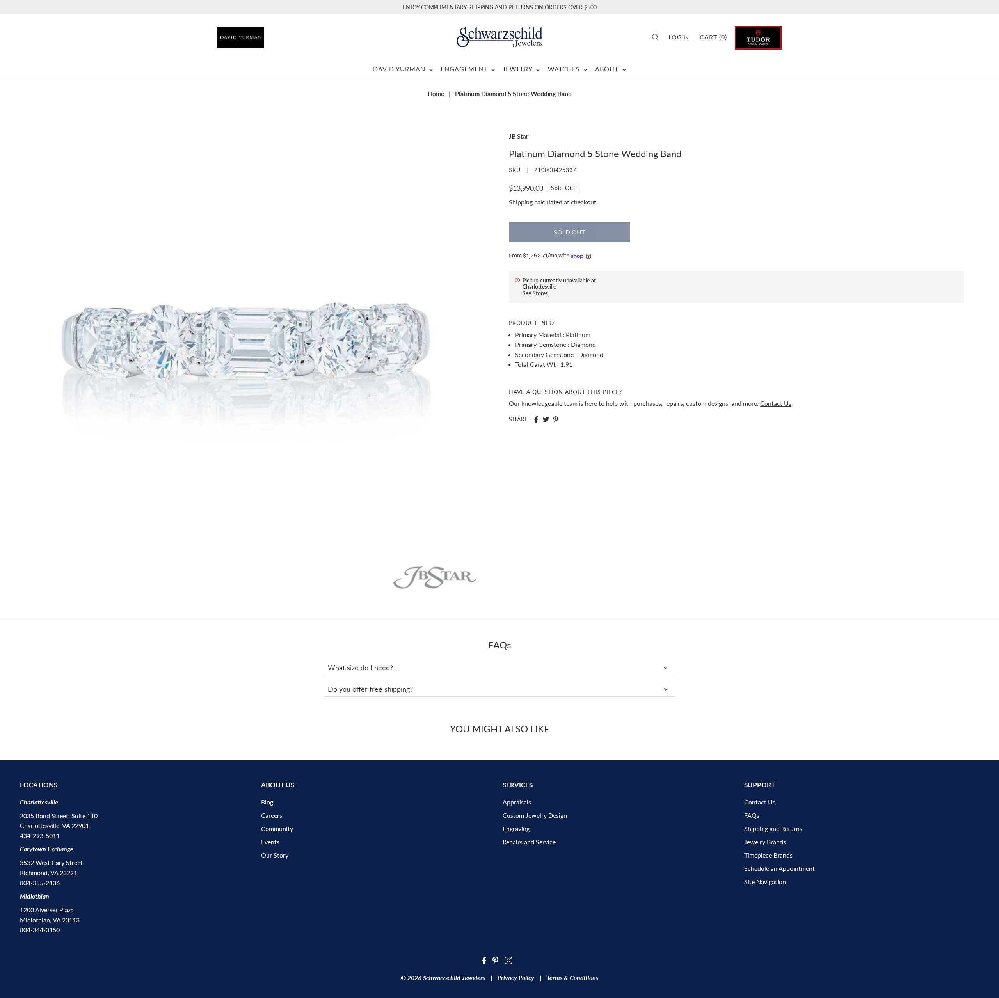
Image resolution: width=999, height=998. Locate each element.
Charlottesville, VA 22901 (54, 825)
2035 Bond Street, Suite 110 (59, 815)
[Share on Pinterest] (556, 419)
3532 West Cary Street (51, 862)
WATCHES (565, 69)
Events (270, 841)
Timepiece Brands (768, 855)
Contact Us (775, 403)
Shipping (521, 202)
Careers (271, 815)
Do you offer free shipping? (370, 689)
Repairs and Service (529, 841)
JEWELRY (518, 69)
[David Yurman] (261, 34)
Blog (267, 802)
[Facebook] (484, 959)
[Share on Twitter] (546, 419)
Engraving (516, 828)
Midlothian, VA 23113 (50, 919)
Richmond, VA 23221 (48, 872)
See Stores (535, 293)
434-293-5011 (40, 835)
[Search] (657, 37)
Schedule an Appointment (779, 868)
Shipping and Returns (773, 828)
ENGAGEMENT (465, 69)
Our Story (274, 855)
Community (277, 828)
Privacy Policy (516, 977)
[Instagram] (508, 959)
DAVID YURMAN (400, 69)
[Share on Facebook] (536, 419)
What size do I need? (360, 667)
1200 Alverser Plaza (47, 909)
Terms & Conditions (572, 977)
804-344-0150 (40, 929)
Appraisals (517, 802)
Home (436, 93)
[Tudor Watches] (758, 37)
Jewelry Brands (765, 841)
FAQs (751, 815)
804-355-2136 (40, 882)
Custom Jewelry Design (535, 815)
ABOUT (607, 69)
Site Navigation (765, 881)
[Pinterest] (495, 959)
